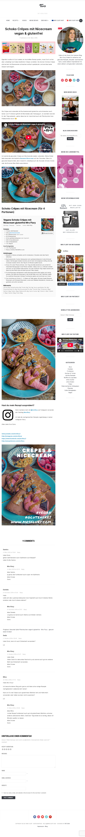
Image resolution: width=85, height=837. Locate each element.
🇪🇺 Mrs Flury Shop (58, 20)
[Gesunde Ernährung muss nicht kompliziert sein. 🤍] (79, 277)
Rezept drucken (48, 233)
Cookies (70, 369)
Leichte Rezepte (70, 375)
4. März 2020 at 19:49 (9, 552)
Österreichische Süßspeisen (70, 386)
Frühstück (70, 371)
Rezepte (15, 20)
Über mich (44, 20)
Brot (70, 367)
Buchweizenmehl (15, 232)
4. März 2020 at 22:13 (13, 569)
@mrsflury (34, 410)
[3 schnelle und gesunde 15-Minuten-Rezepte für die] (61, 268)
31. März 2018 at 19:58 (13, 708)
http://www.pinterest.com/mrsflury (13, 441)
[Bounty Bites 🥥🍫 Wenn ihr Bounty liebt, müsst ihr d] (70, 259)
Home (8, 20)
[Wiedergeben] (59, 351)
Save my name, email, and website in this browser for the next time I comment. (25, 793)
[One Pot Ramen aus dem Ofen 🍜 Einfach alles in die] (79, 259)
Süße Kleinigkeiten (70, 390)
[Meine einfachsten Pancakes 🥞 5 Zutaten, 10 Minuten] (79, 268)
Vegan (70, 392)
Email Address (6, 778)
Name (3, 770)
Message (4, 753)
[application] (70, 345)
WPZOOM (67, 823)
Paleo (70, 384)
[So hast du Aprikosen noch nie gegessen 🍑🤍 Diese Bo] (70, 268)
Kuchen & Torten (70, 373)
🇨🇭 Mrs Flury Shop (73, 20)
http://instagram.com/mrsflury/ (12, 436)
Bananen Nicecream (27, 158)
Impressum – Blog (42, 826)
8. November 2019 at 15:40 (10, 592)
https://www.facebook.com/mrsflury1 (14, 438)
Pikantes (70, 388)
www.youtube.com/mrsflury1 (11, 434)
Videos (24, 20)
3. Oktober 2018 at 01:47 (14, 654)
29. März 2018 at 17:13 (9, 680)
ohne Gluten (70, 382)
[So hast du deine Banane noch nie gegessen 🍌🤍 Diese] (70, 277)
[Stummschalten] (78, 351)
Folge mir (70, 75)
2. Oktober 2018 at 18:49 (10, 638)
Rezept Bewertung (7, 747)
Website (4, 785)
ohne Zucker (70, 380)
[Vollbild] (81, 351)
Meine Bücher (33, 20)
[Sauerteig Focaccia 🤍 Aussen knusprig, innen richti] (61, 259)
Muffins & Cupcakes (70, 377)
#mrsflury (27, 412)
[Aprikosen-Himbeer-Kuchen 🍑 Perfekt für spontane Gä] (61, 277)
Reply (18, 552)
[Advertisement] (70, 410)
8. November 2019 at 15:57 (14, 609)
